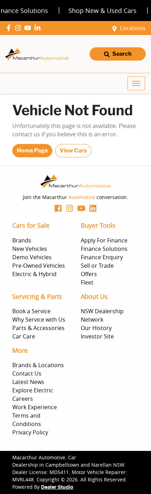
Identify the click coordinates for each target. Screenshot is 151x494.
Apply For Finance (104, 240)
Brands (21, 240)
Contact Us (26, 373)
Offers (89, 274)
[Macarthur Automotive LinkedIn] (39, 28)
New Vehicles (29, 249)
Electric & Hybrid (34, 274)
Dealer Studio (57, 487)
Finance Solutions (104, 249)
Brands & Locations (38, 365)
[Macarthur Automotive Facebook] (10, 28)
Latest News (28, 382)
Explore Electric (32, 390)
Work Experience (34, 407)
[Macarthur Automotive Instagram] (19, 28)
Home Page (32, 150)
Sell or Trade (97, 265)
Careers (22, 399)
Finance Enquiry (102, 257)
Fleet (87, 282)
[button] (136, 83)
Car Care (23, 336)
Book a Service (31, 311)
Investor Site (97, 336)
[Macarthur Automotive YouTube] (29, 28)
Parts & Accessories (38, 328)
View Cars (73, 150)
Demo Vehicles (32, 257)
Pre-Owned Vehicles (38, 265)
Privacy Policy (30, 432)
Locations (133, 28)
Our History (96, 328)
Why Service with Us (38, 319)
